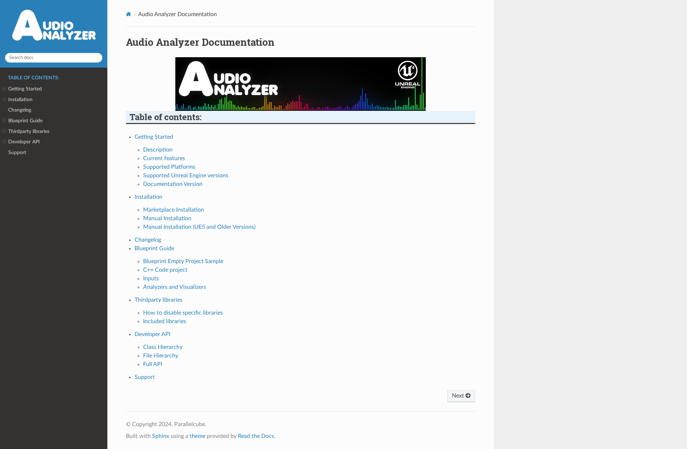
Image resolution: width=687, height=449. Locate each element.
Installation (20, 99)
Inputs (151, 278)
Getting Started (25, 89)
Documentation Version (173, 184)
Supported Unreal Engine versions (185, 175)
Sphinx (160, 436)
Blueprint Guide (25, 120)
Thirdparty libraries (28, 131)
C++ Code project (165, 270)
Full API (152, 364)
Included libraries (164, 321)
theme (197, 436)
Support (17, 152)
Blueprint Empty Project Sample (183, 261)
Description (157, 150)
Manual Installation (167, 218)
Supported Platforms (169, 167)
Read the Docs (256, 436)
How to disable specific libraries (183, 313)
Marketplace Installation (173, 210)
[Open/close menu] (4, 89)
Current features (164, 158)
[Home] (128, 14)
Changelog (19, 110)
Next (459, 396)
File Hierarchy (160, 356)
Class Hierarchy (162, 347)
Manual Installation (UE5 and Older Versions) (199, 227)
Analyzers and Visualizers (174, 287)
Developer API (24, 141)
